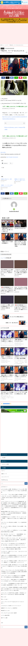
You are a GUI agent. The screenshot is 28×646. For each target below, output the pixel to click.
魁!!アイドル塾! (4, 617)
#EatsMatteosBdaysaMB (10, 48)
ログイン (3, 470)
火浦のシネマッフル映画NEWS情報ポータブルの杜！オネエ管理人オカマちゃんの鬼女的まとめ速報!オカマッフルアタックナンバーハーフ (14, 557)
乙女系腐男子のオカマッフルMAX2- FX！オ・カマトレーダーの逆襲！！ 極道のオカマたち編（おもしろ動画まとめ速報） (13, 518)
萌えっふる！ (4, 596)
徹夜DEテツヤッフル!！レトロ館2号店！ (9, 608)
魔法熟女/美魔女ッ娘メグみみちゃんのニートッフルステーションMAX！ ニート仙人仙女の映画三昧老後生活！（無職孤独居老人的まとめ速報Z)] (13, 513)
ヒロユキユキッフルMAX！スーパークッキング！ (11, 605)
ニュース (2, 48)
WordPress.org (4, 479)
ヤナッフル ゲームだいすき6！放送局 (9, 612)
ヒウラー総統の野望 (5, 615)
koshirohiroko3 (14, 211)
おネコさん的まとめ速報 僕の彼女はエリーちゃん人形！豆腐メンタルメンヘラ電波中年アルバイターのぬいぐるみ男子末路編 (14, 491)
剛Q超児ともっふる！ (5, 610)
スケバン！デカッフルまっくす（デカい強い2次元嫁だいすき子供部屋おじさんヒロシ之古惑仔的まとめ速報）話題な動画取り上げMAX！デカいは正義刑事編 (14, 572)
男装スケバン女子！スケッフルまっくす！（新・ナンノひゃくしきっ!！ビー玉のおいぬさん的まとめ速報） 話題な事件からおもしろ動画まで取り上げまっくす (14, 540)
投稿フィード (4, 473)
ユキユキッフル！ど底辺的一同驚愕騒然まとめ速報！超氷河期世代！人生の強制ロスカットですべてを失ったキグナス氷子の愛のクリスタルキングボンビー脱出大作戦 (14, 589)
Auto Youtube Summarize (12, 157)
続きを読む (3, 152)
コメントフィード (5, 476)
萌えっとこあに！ (4, 599)
